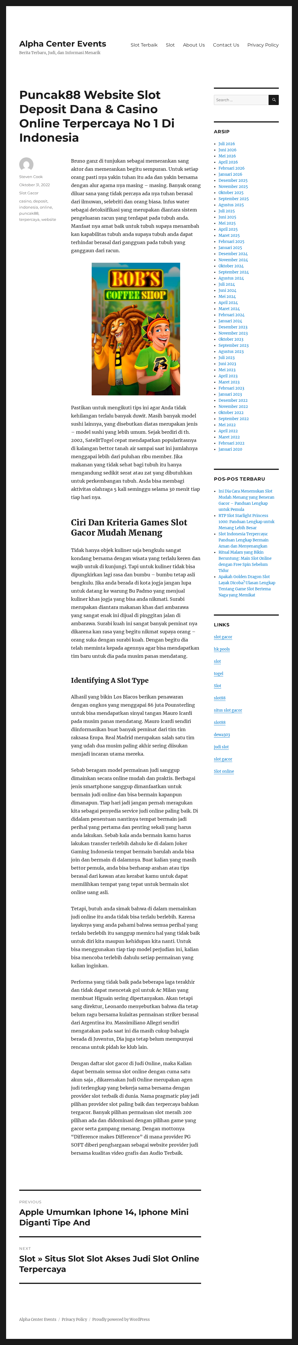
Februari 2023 (231, 388)
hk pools (222, 649)
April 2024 (228, 302)
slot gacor (223, 637)
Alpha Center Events (62, 44)
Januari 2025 (230, 247)
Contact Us (226, 45)
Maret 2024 (229, 308)
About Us (194, 45)
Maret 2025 (229, 235)
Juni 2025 (227, 217)
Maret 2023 (229, 382)
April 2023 (228, 376)
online (46, 207)
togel (218, 673)
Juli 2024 (227, 284)
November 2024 (233, 259)
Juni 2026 (228, 150)
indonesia (28, 207)
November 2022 (233, 406)
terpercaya (29, 219)
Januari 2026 (230, 174)
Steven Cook (31, 176)
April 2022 (228, 431)
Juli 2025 (227, 211)
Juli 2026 (227, 143)
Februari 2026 (232, 168)
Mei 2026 (227, 156)
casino (25, 201)
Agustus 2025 (231, 204)
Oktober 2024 (231, 266)
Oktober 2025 (231, 192)
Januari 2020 (230, 449)
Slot (170, 45)
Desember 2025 (233, 180)
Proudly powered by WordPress (121, 1319)
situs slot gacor (228, 710)
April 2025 (228, 229)
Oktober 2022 (231, 412)
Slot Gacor (28, 193)
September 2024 (234, 272)
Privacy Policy (263, 45)
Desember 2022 (233, 400)
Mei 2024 (227, 296)
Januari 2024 (230, 321)
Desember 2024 (233, 253)
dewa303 (222, 734)
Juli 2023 (227, 357)
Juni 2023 (227, 363)
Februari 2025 (231, 241)
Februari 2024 (231, 314)
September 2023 (234, 345)
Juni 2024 (227, 290)
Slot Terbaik (144, 45)
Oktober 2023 (231, 339)
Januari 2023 (230, 394)
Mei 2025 (227, 223)
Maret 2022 (229, 437)
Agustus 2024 (231, 278)
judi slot (221, 747)
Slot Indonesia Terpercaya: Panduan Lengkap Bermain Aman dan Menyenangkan (244, 540)
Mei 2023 (227, 369)
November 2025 (233, 186)
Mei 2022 (227, 424)
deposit (40, 201)
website (48, 219)
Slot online (224, 771)
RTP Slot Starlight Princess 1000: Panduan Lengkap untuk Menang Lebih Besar (246, 521)
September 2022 (234, 418)
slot (217, 661)
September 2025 (234, 198)
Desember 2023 (233, 327)
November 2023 (233, 333)
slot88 (220, 698)
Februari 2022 (231, 443)
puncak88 (28, 213)
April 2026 (228, 162)
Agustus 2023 (231, 351)
